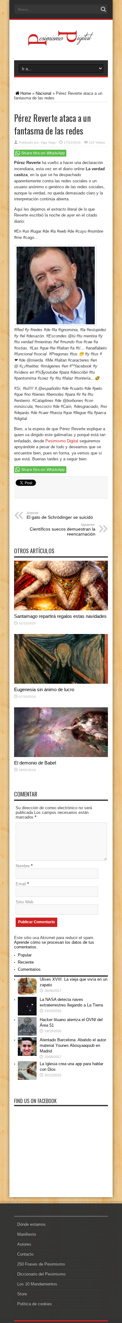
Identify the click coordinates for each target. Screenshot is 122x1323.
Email (21, 884)
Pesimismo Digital (61, 441)
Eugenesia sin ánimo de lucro (44, 689)
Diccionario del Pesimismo (41, 1274)
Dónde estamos (31, 1224)
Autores (24, 1244)
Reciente (26, 962)
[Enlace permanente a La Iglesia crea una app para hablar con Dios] (27, 1078)
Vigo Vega (48, 142)
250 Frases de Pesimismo (41, 1264)
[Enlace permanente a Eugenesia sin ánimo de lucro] (61, 682)
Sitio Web (24, 902)
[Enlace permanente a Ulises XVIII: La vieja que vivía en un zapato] (27, 994)
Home (25, 93)
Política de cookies (34, 1304)
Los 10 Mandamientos (37, 1284)
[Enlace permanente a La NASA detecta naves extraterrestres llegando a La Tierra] (27, 1014)
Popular (25, 955)
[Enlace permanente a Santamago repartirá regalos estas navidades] (61, 609)
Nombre (23, 866)
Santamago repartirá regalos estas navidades (60, 616)
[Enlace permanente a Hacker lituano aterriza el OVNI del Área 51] (27, 1034)
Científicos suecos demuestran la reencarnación (62, 529)
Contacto (25, 1254)
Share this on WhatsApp (43, 153)
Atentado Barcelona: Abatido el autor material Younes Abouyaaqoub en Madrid (73, 1045)
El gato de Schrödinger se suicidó (60, 515)
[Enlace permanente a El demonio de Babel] (61, 755)
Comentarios (29, 969)
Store (22, 1294)
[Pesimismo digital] (61, 44)
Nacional (43, 93)
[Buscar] (103, 9)
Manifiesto (26, 1234)
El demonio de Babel (35, 762)
